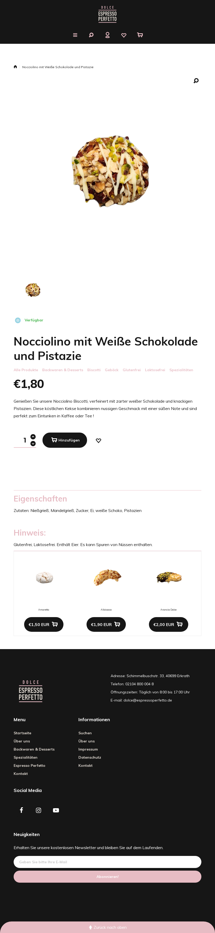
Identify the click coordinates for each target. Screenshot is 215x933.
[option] (32, 290)
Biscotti (94, 370)
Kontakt (21, 773)
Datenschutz (89, 757)
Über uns (22, 741)
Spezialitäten (181, 370)
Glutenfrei (132, 370)
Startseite (22, 733)
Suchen (85, 733)
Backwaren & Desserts (62, 370)
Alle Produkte (26, 370)
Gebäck (112, 370)
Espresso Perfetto (29, 765)
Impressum (88, 749)
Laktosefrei (155, 370)
